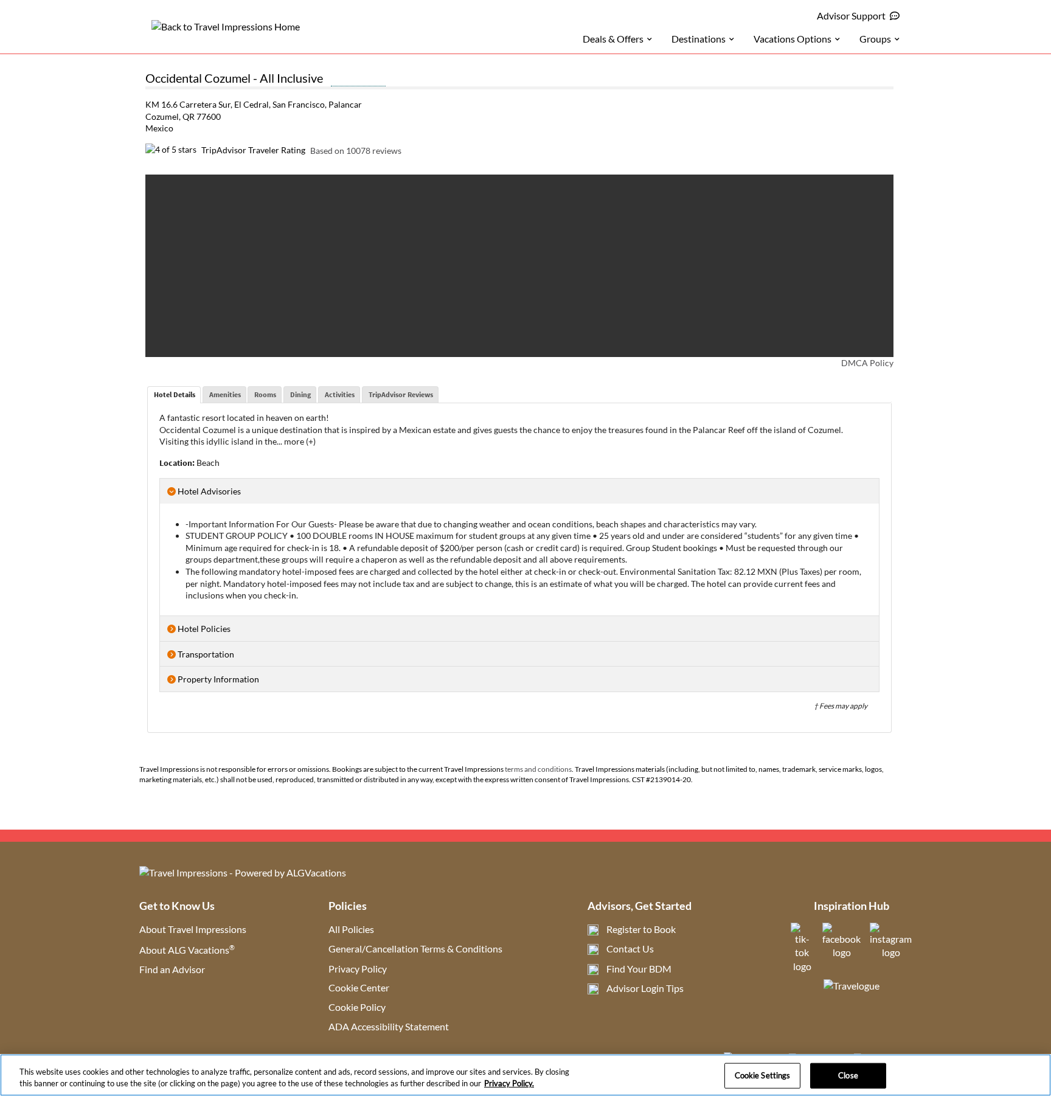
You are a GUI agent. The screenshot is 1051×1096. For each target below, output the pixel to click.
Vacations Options (792, 38)
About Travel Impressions (192, 929)
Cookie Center (358, 987)
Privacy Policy (357, 968)
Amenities (225, 394)
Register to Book (641, 929)
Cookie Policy (357, 1007)
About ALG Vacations (187, 950)
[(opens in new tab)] (802, 966)
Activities (340, 394)
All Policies (351, 929)
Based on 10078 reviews (355, 150)
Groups (875, 38)
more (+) (300, 441)
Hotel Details (174, 394)
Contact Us (630, 948)
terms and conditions (538, 769)
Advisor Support (851, 15)
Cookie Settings (763, 1075)
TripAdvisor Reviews (401, 394)
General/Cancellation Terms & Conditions (415, 948)
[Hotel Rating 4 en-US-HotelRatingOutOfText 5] (358, 79)
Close (848, 1075)
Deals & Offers (613, 38)
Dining (300, 394)
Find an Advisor (172, 969)
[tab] (174, 394)
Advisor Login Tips (645, 988)
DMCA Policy (867, 363)
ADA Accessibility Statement (388, 1026)
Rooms (265, 394)
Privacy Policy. (509, 1083)
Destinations (698, 38)
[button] (170, 265)
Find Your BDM (638, 968)
